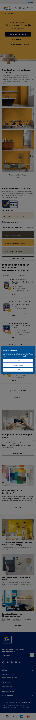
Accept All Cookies (18, 365)
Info (24, 356)
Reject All (18, 369)
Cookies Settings (18, 360)
